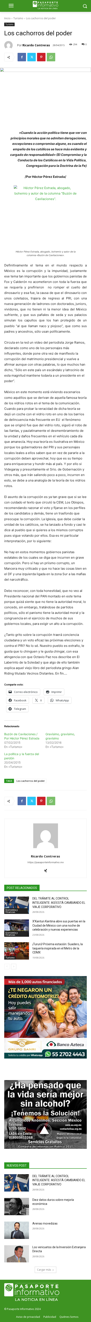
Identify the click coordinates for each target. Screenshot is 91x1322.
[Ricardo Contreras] (10, 45)
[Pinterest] (41, 57)
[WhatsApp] (51, 57)
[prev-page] (7, 966)
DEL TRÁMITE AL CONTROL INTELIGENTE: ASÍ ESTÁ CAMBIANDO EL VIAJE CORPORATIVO (58, 902)
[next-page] (13, 966)
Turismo (18, 18)
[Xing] (45, 869)
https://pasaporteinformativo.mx (46, 862)
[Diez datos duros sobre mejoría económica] (16, 1206)
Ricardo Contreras (36, 45)
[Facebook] (22, 57)
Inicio (7, 18)
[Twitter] (31, 57)
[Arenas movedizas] (16, 1230)
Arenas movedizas (45, 1223)
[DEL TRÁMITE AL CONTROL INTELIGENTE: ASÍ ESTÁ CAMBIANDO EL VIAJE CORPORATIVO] (16, 905)
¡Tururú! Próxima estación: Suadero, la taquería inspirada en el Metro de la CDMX (57, 948)
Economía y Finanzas (12, 910)
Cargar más (44, 1269)
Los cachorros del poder (31, 780)
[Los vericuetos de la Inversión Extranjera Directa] (16, 1254)
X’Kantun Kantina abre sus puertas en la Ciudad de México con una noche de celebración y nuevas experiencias (58, 925)
